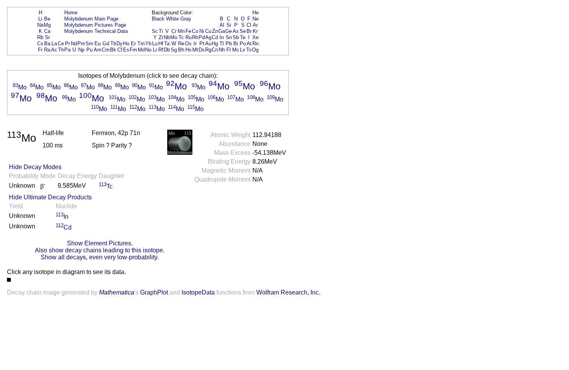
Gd (106, 43)
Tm (141, 43)
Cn (215, 50)
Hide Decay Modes (35, 167)
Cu (208, 31)
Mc (235, 50)
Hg (215, 43)
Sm (89, 43)
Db (167, 50)
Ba (47, 43)
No (148, 50)
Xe (255, 37)
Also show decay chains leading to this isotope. (100, 250)
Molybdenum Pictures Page (95, 25)
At (249, 43)
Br (249, 31)
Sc (155, 31)
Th (61, 50)
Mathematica (116, 292)
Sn (229, 37)
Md (141, 50)
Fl (228, 50)
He (255, 12)
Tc (181, 37)
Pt (201, 43)
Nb (167, 37)
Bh (181, 50)
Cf (119, 50)
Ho (126, 43)
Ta (167, 43)
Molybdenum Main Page (91, 19)
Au (208, 43)
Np (81, 50)
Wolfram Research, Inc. (288, 292)
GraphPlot (154, 292)
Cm (106, 50)
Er (133, 43)
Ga (221, 31)
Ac (54, 50)
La (54, 43)
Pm (81, 43)
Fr (40, 50)
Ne (255, 19)
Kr (255, 31)
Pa (67, 50)
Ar (255, 25)
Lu (155, 43)
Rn (255, 43)
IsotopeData (198, 292)
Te (242, 37)
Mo (173, 37)
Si (228, 25)
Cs (40, 43)
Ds (202, 50)
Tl (221, 43)
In (221, 37)
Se (243, 31)
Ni (201, 31)
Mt (195, 50)
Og (255, 50)
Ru (188, 37)
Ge (228, 31)
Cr (174, 31)
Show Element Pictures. (100, 243)
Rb (40, 37)
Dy (120, 43)
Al (221, 25)
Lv (242, 50)
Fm (133, 50)
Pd (202, 37)
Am (97, 50)
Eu (97, 43)
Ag (208, 37)
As (236, 31)
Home (70, 12)
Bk (113, 50)
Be (47, 19)
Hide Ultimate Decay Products (50, 197)
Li (40, 19)
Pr (67, 43)
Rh (195, 37)
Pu (89, 50)
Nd (74, 43)
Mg (47, 25)
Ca (47, 31)
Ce (61, 43)
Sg (174, 50)
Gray (185, 19)
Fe (188, 31)
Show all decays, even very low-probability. (100, 257)
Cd (215, 37)
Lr (155, 50)
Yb (148, 43)
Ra (47, 50)
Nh (222, 50)
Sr (47, 37)
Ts (249, 50)
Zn (215, 31)
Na (40, 25)
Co (195, 31)
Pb (229, 43)
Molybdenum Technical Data (96, 31)
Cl (249, 25)
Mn (181, 31)
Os (188, 43)
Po (243, 43)
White (172, 19)
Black (158, 19)
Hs (188, 50)
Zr (161, 37)
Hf (160, 43)
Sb (236, 37)
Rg (208, 50)
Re (181, 43)
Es (126, 50)
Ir (195, 43)
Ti (161, 31)
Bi (235, 43)
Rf (160, 50)
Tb (113, 43)
